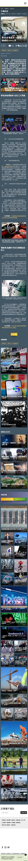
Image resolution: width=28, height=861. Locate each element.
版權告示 (9, 853)
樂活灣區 (9, 820)
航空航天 (14, 13)
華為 (9, 50)
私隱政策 (6, 858)
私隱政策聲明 (16, 853)
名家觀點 (13, 822)
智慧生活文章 (5, 432)
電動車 (4, 50)
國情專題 (18, 822)
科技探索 (24, 13)
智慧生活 (12, 8)
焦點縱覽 (9, 822)
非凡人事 (23, 820)
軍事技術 (19, 13)
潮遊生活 (13, 820)
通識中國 (4, 421)
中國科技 (6, 8)
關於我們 (3, 853)
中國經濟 (15, 50)
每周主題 (4, 825)
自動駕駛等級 (8, 166)
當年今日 (9, 421)
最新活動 (13, 825)
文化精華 (4, 822)
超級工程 (8, 13)
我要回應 (14, 334)
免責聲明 (23, 853)
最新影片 (9, 825)
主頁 (2, 8)
